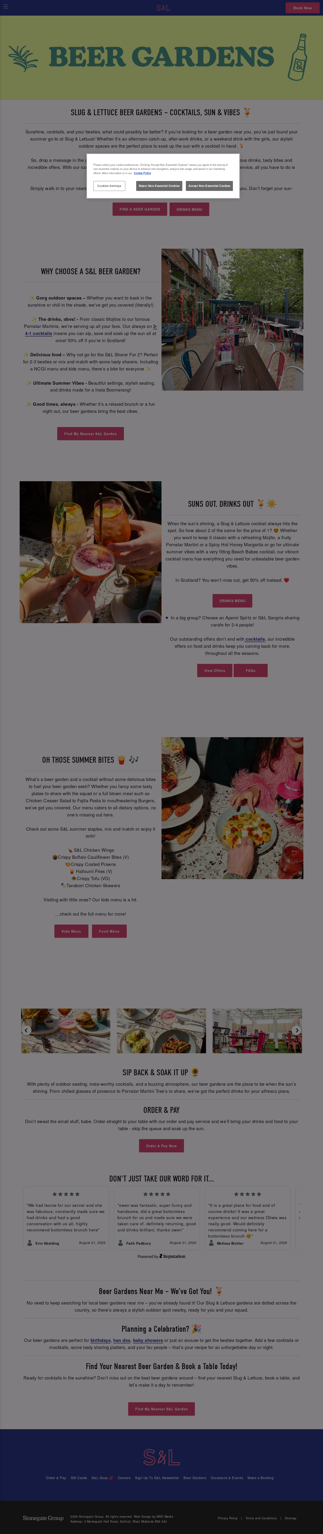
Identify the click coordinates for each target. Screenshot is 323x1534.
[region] (163, 176)
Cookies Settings (109, 186)
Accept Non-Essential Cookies (209, 186)
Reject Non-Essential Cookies (159, 186)
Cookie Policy (142, 173)
